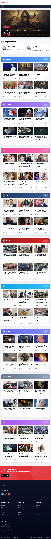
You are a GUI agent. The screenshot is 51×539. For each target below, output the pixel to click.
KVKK (37, 512)
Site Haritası (47, 537)
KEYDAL (8, 529)
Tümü (45, 59)
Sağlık (2, 514)
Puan (19, 514)
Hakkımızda (38, 505)
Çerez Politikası (38, 514)
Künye (37, 507)
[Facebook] (2, 494)
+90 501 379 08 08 (6, 524)
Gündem (3, 505)
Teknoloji (3, 509)
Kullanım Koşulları (40, 537)
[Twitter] (5, 494)
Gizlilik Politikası (33, 537)
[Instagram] (9, 494)
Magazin (3, 512)
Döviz (19, 505)
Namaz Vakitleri (21, 509)
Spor (2, 507)
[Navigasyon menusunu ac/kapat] (2, 6)
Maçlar (19, 512)
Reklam (37, 509)
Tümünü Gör (46, 42)
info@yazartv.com (6, 526)
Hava (19, 507)
